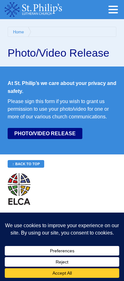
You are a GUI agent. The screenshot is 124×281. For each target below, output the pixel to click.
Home (18, 32)
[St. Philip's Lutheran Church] (43, 9)
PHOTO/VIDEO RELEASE (45, 133)
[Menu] (114, 11)
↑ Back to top (26, 164)
